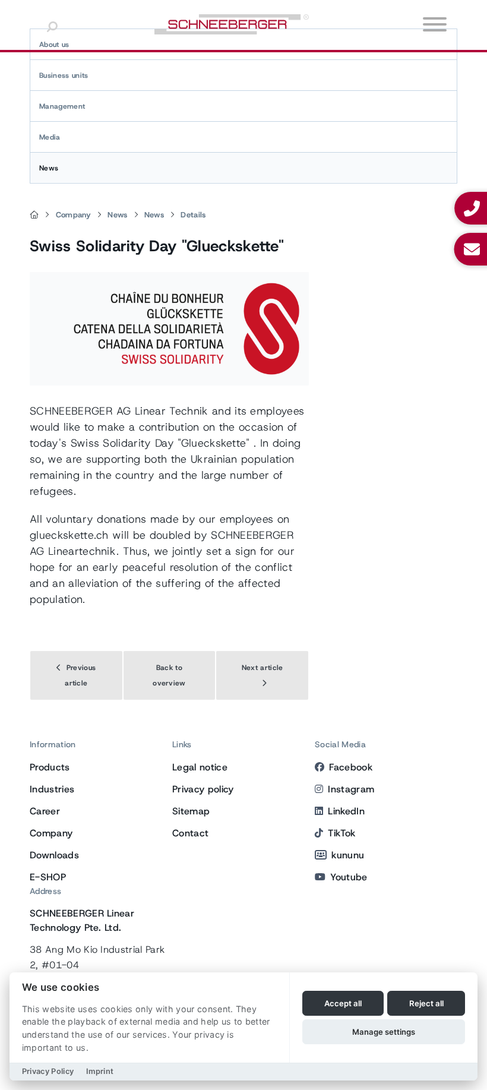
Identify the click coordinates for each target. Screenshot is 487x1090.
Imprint (99, 1071)
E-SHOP (48, 877)
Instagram (351, 789)
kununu (347, 855)
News (48, 168)
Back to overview (169, 675)
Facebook (350, 767)
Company (73, 215)
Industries (52, 789)
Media (50, 137)
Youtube (348, 877)
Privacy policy (202, 789)
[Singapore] (34, 215)
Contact (190, 833)
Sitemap (191, 811)
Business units (63, 75)
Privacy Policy (48, 1071)
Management (62, 106)
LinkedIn (346, 811)
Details (193, 215)
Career (45, 811)
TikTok (341, 833)
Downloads (54, 855)
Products (50, 767)
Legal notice (199, 767)
